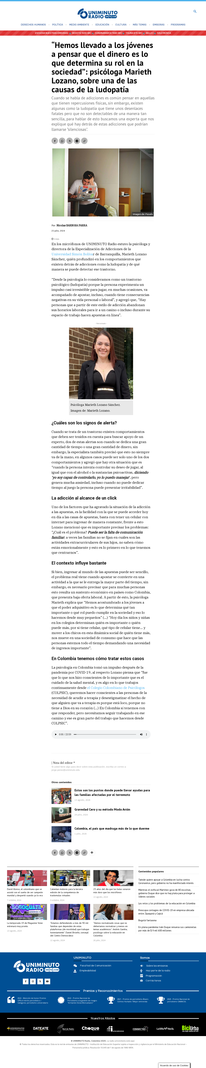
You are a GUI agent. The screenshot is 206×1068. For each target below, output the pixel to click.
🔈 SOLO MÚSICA (162, 33)
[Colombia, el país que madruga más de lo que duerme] (61, 834)
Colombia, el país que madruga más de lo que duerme (112, 828)
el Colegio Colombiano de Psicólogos (116, 687)
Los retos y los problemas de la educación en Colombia (166, 903)
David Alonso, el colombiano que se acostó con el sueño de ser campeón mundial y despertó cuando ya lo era (25, 892)
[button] (195, 11)
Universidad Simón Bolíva (72, 254)
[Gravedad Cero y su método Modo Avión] (61, 815)
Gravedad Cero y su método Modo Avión (102, 809)
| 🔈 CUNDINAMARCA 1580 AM (105, 33)
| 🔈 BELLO (146, 33)
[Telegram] (77, 141)
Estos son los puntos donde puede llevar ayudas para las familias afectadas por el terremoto (112, 792)
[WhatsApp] (62, 141)
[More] (92, 852)
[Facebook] (55, 141)
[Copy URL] (84, 141)
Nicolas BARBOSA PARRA (72, 225)
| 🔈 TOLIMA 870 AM (131, 33)
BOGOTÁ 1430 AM (81, 33)
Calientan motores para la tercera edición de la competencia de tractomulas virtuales (66, 892)
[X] (69, 141)
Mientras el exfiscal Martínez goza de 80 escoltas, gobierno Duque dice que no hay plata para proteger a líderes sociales (166, 893)
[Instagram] (33, 981)
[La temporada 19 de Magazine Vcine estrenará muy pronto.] (27, 912)
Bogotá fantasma (147, 920)
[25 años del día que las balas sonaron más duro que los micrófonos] (113, 878)
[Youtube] (47, 981)
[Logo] (97, 13)
